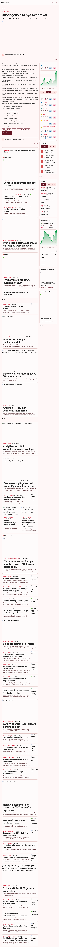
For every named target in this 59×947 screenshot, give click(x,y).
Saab (9, 304)
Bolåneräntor (22, 336)
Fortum (9, 609)
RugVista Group (13, 207)
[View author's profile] (23, 54)
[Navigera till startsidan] (5, 2)
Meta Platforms (11, 757)
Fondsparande (15, 558)
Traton (9, 802)
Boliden (9, 576)
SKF (8, 11)
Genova (12, 180)
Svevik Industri (19, 194)
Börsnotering (11, 735)
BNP (9, 664)
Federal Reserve (11, 745)
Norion (9, 912)
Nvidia (10, 277)
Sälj (54, 68)
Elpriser (9, 652)
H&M (9, 405)
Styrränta (11, 495)
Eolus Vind (10, 641)
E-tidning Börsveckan (46, 321)
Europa (9, 855)
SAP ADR (10, 843)
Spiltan (9, 885)
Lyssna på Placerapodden (47, 287)
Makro (17, 480)
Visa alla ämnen (7, 133)
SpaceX (9, 371)
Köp (50, 68)
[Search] (52, 2)
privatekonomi (14, 336)
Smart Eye (10, 924)
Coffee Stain (11, 721)
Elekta (9, 676)
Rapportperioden (12, 240)
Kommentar (12, 194)
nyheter (3, 11)
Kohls (9, 819)
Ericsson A (10, 899)
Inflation (29, 517)
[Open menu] (56, 2)
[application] (48, 79)
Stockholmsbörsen (12, 936)
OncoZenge (10, 831)
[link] (20, 151)
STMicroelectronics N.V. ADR (14, 586)
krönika (8, 336)
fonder (9, 558)
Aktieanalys (6, 180)
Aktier (9, 443)
